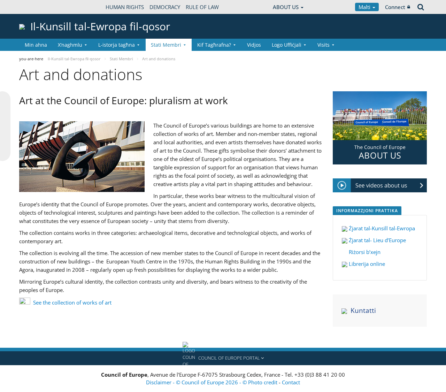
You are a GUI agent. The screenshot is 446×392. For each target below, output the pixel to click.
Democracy (164, 6)
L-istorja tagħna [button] (116, 44)
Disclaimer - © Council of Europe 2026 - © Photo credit (212, 382)
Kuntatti (363, 310)
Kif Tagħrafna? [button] (214, 44)
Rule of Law (202, 6)
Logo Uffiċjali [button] (286, 44)
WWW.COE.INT (36, 7)
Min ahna (36, 44)
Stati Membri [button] (166, 44)
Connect (395, 6)
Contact (291, 382)
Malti (365, 6)
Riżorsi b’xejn (363, 251)
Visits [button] (323, 44)
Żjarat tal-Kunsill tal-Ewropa (382, 228)
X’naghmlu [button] (70, 44)
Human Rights (125, 6)
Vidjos (254, 44)
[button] (223, 358)
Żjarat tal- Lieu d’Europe (376, 240)
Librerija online (366, 263)
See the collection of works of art (72, 302)
